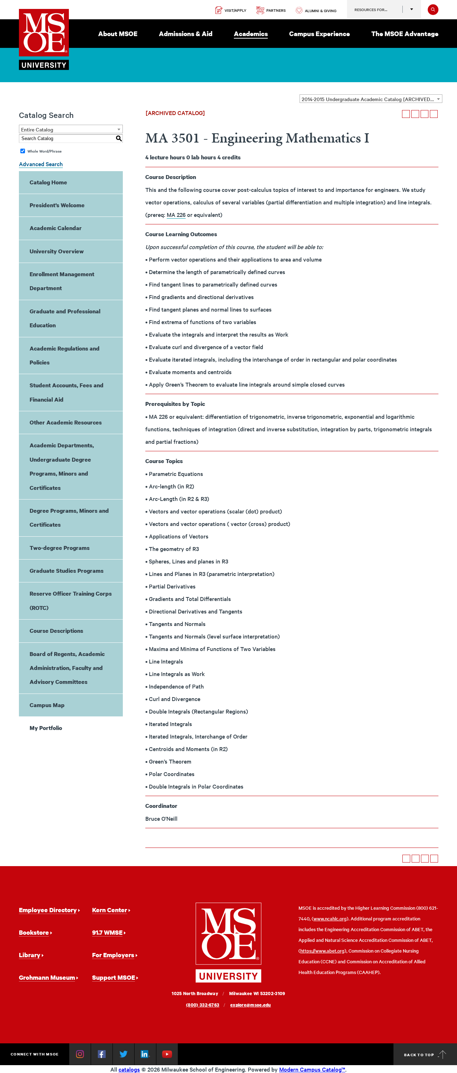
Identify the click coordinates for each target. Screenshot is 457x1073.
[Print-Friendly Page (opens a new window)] (424, 114)
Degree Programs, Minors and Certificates (69, 517)
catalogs (129, 1069)
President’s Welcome (57, 205)
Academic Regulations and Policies (65, 355)
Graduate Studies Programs (67, 571)
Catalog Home (48, 182)
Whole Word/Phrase (44, 151)
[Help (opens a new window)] (434, 114)
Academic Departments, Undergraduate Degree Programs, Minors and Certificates (62, 466)
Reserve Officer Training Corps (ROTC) (71, 600)
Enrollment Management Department (62, 281)
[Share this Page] (415, 114)
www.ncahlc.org (330, 918)
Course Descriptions (56, 631)
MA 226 (176, 214)
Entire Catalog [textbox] (37, 129)
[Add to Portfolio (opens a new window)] (406, 114)
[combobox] (371, 98)
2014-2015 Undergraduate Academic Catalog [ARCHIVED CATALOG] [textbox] (372, 99)
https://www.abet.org (322, 950)
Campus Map (47, 705)
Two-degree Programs (60, 548)
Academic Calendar (56, 228)
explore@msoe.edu (250, 1005)
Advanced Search (41, 164)
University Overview (57, 251)
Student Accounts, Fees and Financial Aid (67, 392)
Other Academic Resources (66, 422)
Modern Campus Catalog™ (312, 1069)
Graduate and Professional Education (65, 318)
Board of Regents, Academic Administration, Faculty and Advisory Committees (67, 668)
